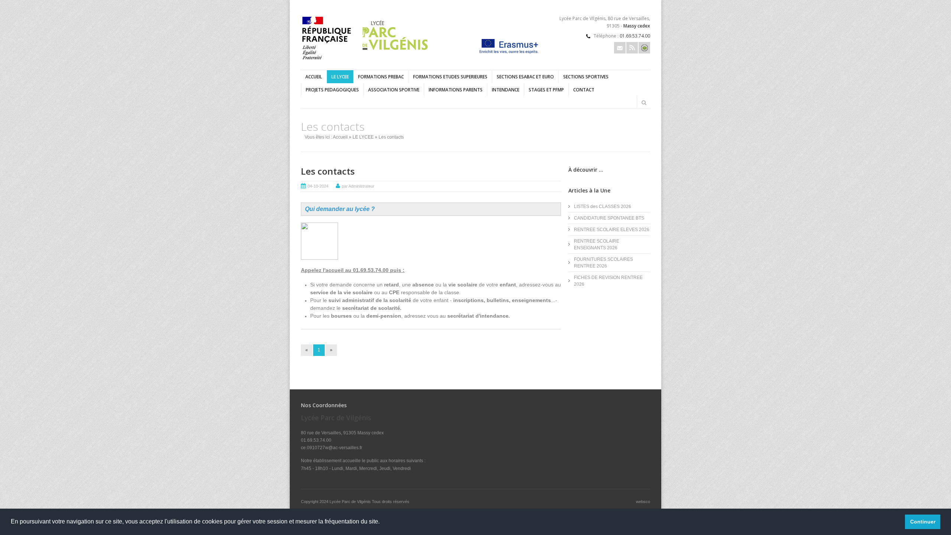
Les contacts (328, 171)
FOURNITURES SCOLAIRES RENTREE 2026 (603, 263)
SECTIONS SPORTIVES (585, 77)
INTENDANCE (505, 90)
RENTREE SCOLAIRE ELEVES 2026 (611, 229)
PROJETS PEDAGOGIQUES (332, 90)
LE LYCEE (340, 77)
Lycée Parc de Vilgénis (351, 501)
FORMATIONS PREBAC (381, 77)
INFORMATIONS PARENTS (456, 90)
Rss (632, 48)
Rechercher (643, 102)
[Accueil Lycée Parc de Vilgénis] (367, 61)
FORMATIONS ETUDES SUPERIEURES (450, 77)
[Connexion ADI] (644, 48)
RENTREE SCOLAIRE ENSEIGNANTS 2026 (596, 244)
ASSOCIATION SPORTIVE (393, 90)
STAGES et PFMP (546, 90)
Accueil (313, 77)
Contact (583, 90)
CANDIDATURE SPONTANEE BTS (609, 218)
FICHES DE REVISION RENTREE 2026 (608, 281)
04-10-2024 (318, 186)
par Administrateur (358, 186)
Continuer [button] (922, 522)
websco (643, 501)
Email (620, 48)
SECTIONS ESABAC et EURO (525, 77)
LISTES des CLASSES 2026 (602, 206)
